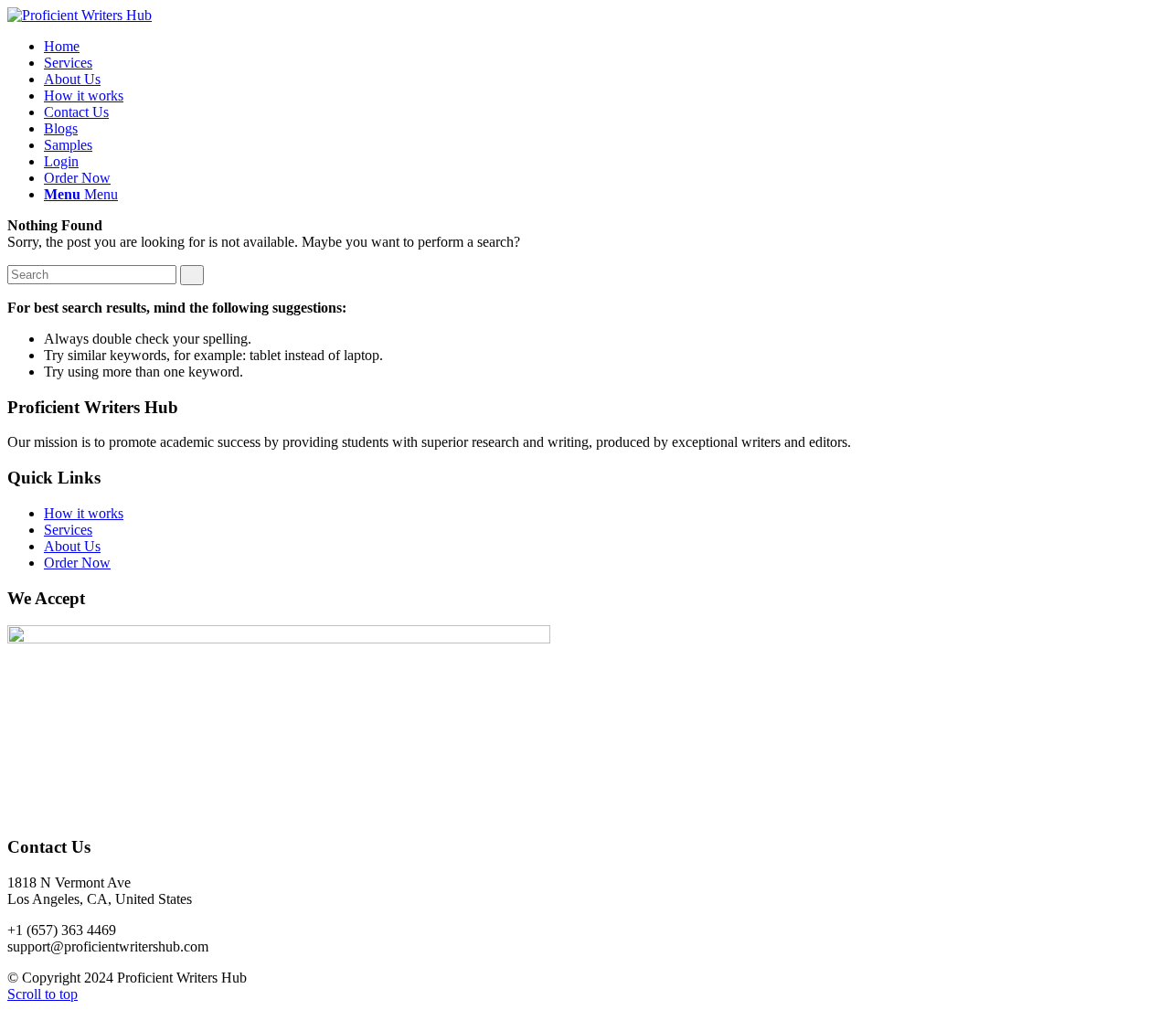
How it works (83, 513)
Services (68, 529)
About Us (72, 546)
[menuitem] (62, 46)
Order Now (77, 562)
